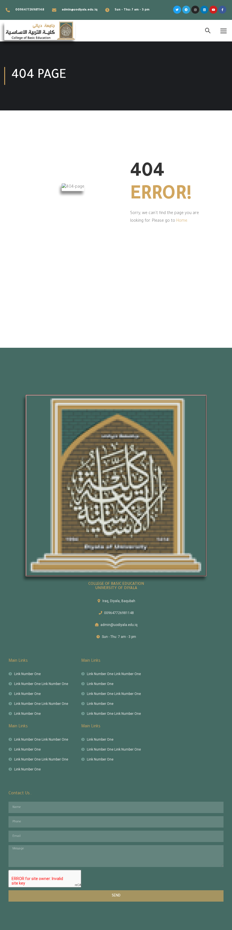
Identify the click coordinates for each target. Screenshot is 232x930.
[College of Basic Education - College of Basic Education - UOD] (39, 30)
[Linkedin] (204, 10)
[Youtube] (213, 10)
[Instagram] (195, 10)
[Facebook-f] (222, 10)
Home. (182, 221)
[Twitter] (177, 10)
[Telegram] (186, 10)
